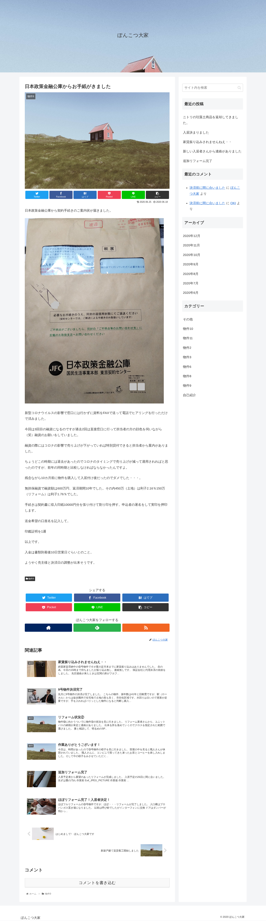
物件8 (187, 376)
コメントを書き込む (97, 882)
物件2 (187, 347)
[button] (239, 88)
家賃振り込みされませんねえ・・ (207, 142)
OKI (233, 203)
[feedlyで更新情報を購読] (97, 628)
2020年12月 (191, 236)
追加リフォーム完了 (197, 161)
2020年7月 (191, 283)
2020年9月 (191, 264)
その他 (188, 319)
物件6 (187, 366)
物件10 (188, 329)
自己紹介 (189, 395)
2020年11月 (191, 245)
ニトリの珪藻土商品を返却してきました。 (210, 120)
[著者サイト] (48, 628)
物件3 (187, 357)
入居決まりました (196, 132)
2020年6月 (191, 293)
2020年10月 (191, 254)
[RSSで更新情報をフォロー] (146, 628)
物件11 (188, 338)
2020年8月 (191, 274)
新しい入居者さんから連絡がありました (212, 151)
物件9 (31, 578)
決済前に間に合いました (207, 188)
